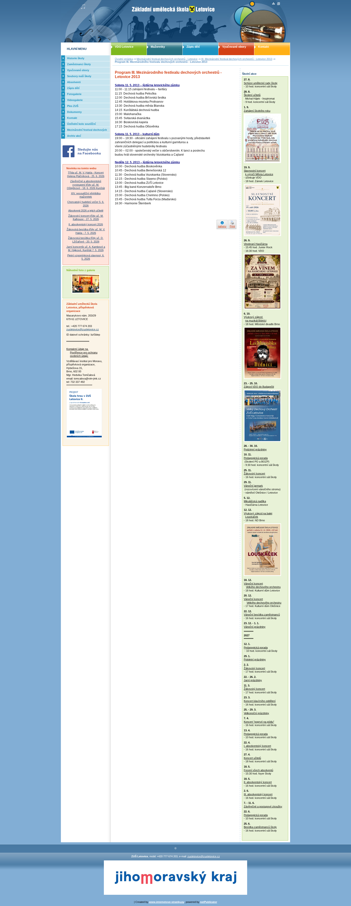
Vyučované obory (234, 46)
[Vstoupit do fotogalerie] (86, 292)
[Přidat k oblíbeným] (278, 3)
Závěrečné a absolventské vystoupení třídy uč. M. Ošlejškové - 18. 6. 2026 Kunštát (86, 185)
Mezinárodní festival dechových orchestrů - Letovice (167, 59)
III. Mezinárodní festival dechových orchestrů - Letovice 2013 (236, 59)
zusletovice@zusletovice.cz (82, 329)
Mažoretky (158, 46)
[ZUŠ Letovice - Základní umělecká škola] (175, 21)
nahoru (222, 226)
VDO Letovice (124, 46)
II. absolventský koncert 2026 (86, 224)
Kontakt (263, 46)
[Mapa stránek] (273, 3)
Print (232, 226)
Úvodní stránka (124, 59)
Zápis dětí (193, 46)
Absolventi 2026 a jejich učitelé (85, 210)
